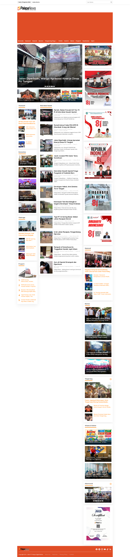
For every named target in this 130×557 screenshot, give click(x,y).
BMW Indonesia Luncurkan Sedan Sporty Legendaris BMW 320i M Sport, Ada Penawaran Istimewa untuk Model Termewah (31, 135)
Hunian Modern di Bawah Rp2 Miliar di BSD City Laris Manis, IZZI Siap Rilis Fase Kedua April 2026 (28, 300)
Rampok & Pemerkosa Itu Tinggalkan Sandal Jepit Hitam (65, 248)
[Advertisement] (65, 25)
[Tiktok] (107, 549)
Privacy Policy (63, 554)
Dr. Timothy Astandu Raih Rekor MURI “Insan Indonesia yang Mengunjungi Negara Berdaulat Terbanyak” (102, 293)
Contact (71, 554)
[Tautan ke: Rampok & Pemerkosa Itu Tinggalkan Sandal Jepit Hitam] (46, 252)
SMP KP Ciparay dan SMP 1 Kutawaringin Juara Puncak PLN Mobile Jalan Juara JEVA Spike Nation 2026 (30, 239)
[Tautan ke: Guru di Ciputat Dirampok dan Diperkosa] (46, 267)
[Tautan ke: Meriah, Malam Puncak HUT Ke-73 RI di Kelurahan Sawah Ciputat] (46, 115)
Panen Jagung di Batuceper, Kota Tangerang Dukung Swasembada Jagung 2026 (96, 401)
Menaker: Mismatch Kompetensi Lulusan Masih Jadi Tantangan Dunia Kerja (102, 275)
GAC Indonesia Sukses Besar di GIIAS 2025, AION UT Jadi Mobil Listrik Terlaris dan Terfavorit (31, 127)
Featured (56, 129)
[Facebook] (96, 549)
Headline (56, 206)
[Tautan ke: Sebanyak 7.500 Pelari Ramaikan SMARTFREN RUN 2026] (22, 256)
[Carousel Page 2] (47, 86)
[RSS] (110, 549)
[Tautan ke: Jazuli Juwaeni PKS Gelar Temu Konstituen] (46, 161)
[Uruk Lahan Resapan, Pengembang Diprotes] (77, 239)
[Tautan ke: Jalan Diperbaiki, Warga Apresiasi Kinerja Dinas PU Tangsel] (49, 66)
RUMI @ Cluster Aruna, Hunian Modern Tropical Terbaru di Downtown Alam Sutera (28, 285)
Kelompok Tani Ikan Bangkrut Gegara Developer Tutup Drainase (67, 203)
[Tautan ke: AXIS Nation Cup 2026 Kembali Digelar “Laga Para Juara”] (22, 248)
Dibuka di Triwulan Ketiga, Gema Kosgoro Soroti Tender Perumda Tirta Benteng (27, 99)
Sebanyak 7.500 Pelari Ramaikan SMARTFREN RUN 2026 (31, 254)
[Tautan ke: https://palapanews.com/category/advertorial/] (111, 484)
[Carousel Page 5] (54, 86)
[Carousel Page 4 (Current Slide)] (52, 86)
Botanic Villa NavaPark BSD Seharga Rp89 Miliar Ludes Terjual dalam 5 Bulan (28, 290)
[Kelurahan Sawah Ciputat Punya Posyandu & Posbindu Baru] (57, 181)
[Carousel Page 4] (100, 500)
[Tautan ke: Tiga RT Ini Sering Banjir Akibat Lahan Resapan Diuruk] (46, 222)
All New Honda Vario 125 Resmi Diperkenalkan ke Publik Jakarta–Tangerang (27, 122)
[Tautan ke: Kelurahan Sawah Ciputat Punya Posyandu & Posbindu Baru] (46, 176)
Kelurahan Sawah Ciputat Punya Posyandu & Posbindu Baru (66, 172)
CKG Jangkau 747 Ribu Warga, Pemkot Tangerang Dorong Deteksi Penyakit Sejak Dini (96, 498)
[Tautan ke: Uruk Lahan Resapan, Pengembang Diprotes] (46, 237)
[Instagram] (102, 549)
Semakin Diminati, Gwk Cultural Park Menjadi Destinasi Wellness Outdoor (26, 234)
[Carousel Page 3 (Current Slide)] (98, 500)
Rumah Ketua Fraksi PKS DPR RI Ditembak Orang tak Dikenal (66, 126)
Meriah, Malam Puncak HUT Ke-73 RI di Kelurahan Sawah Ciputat (66, 111)
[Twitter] (99, 549)
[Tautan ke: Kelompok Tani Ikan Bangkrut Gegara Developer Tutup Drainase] (46, 207)
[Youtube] (105, 549)
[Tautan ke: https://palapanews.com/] (111, 379)
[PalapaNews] (26, 8)
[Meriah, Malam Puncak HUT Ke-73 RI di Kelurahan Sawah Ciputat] (74, 119)
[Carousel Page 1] (45, 86)
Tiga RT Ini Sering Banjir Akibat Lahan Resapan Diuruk (66, 218)
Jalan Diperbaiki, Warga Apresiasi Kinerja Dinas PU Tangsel (49, 80)
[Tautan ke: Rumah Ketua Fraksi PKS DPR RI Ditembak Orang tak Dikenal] (46, 130)
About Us (47, 554)
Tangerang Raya (58, 114)
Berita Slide (56, 251)
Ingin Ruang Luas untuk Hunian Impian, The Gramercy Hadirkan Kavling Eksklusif (28, 295)
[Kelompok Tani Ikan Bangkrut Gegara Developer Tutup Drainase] (77, 209)
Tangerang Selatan (66, 114)
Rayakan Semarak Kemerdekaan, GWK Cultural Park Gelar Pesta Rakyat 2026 (98, 270)
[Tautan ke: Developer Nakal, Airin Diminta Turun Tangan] (46, 192)
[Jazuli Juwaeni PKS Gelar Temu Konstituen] (80, 165)
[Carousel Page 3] (50, 86)
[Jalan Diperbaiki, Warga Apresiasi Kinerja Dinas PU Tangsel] (64, 151)
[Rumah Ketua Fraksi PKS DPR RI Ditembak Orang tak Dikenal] (73, 134)
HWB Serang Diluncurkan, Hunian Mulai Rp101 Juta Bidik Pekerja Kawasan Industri (27, 280)
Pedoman (55, 554)
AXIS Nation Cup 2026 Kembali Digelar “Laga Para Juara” (31, 247)
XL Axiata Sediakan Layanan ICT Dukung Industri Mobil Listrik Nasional (30, 142)
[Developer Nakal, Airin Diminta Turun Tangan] (78, 194)
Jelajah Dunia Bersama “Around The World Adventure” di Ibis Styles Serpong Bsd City (70, 99)
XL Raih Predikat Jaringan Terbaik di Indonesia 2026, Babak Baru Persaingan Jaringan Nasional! (101, 284)
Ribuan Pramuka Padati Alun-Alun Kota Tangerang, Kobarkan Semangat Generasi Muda (49, 99)
